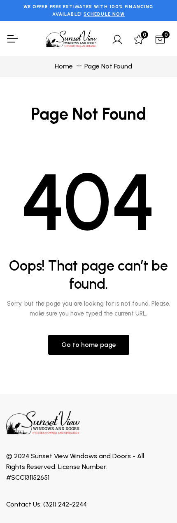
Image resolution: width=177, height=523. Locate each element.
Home (63, 66)
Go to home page (88, 345)
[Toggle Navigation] (12, 39)
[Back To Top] (154, 500)
